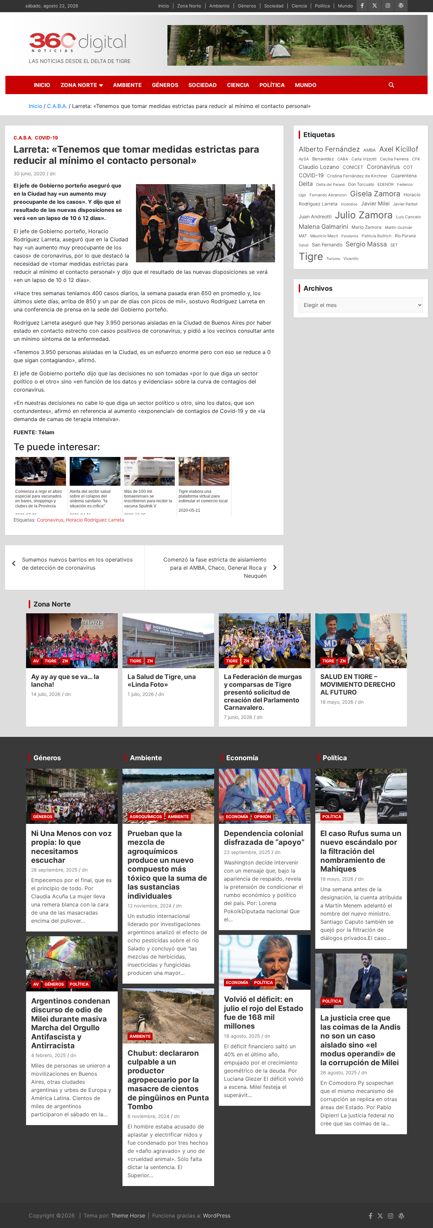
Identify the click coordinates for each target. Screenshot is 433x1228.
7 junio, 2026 (238, 717)
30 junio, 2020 (29, 173)
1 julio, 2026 (141, 694)
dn (52, 173)
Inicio (163, 5)
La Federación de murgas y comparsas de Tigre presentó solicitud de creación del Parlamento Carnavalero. (263, 692)
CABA (342, 159)
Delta (306, 183)
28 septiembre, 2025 (54, 870)
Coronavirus (50, 520)
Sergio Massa (366, 244)
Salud (304, 245)
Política (322, 5)
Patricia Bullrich (376, 235)
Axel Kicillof (398, 149)
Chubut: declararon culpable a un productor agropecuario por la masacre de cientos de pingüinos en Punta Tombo (168, 1080)
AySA (304, 159)
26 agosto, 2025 (338, 1072)
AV (36, 660)
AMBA (369, 150)
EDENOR (386, 184)
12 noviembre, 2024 (150, 905)
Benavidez (323, 158)
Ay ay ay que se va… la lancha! (65, 680)
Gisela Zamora (375, 193)
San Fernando (327, 244)
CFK (416, 158)
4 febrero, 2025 (48, 1055)
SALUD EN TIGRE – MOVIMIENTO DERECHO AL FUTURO (357, 684)
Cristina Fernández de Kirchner (357, 175)
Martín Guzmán (398, 227)
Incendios (349, 204)
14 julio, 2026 (46, 694)
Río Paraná (405, 235)
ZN (65, 660)
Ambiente (219, 5)
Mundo (345, 5)
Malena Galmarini (323, 226)
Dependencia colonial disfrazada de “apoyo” (264, 838)
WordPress (216, 1215)
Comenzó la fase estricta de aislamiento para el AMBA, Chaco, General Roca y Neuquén (215, 567)
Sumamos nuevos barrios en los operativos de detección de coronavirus (77, 563)
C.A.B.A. (23, 137)
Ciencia (299, 5)
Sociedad (273, 5)
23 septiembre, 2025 (247, 852)
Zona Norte (189, 5)
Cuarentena (404, 175)
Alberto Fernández (329, 149)
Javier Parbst (405, 204)
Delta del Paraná (330, 184)
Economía (242, 758)
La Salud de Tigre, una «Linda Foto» (162, 680)
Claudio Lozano (319, 166)
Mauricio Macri (324, 236)
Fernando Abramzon (328, 195)
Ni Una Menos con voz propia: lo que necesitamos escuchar (71, 846)
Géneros (247, 5)
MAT (303, 236)
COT (408, 167)
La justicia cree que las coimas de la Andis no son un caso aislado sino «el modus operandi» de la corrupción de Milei (360, 1040)
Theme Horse (128, 1215)
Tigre (311, 256)
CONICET (353, 167)
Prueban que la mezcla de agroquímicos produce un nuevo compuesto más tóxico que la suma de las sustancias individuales (167, 864)
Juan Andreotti (315, 216)
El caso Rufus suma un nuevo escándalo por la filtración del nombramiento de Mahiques (361, 851)
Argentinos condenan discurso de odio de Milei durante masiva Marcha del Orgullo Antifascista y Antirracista (70, 1023)
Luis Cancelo (408, 217)
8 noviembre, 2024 (148, 1116)
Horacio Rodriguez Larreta (95, 520)
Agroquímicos (146, 816)
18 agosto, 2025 (242, 1036)
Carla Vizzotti (364, 159)
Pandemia (349, 236)
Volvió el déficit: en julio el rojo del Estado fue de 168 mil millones (263, 1012)
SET (393, 245)
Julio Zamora (364, 215)
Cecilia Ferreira (394, 159)
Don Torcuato (361, 184)
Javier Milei (375, 203)
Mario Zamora (366, 227)
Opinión (262, 816)
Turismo (333, 258)
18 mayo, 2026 (337, 702)
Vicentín (351, 258)
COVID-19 (46, 137)
